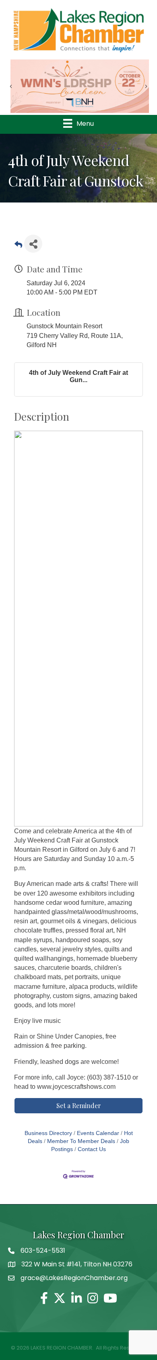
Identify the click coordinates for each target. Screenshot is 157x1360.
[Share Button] (33, 244)
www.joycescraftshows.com (76, 1086)
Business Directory (48, 1133)
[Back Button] (18, 246)
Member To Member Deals (81, 1141)
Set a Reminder (78, 1105)
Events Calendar (98, 1133)
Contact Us (92, 1149)
